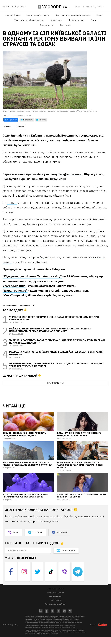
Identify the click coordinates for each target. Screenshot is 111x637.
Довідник (21, 7)
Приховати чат (55, 383)
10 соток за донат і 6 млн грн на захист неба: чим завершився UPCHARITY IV (25, 495)
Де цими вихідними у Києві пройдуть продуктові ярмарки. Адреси (24, 434)
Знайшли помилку (10, 305)
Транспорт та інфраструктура (29, 20)
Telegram (37, 532)
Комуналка (56, 20)
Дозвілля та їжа (76, 20)
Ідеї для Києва (13, 15)
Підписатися (68, 550)
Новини (6, 7)
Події (99, 15)
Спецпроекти (46, 25)
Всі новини (65, 25)
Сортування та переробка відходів (73, 15)
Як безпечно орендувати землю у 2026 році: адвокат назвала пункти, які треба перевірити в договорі (56, 365)
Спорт (94, 20)
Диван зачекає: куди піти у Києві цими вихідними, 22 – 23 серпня (79, 434)
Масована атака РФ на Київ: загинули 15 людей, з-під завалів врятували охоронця (56, 353)
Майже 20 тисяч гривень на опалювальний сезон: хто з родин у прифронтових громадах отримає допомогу (50, 330)
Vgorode (45, 257)
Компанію (87, 7)
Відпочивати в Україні (38, 15)
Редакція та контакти (55, 593)
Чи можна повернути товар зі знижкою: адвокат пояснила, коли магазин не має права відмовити (57, 341)
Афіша (13, 7)
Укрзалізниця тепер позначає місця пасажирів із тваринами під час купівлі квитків (54, 318)
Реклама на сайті (55, 596)
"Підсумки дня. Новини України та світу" (32, 276)
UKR (99, 7)
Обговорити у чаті (27, 305)
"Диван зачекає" (15, 290)
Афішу (77, 7)
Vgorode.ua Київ (14, 286)
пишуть (12, 203)
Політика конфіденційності (55, 604)
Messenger (62, 532)
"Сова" (8, 295)
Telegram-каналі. (70, 174)
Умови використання (55, 589)
